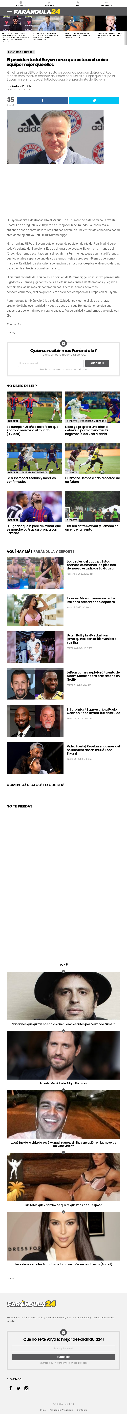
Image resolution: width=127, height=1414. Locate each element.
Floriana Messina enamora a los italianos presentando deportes (91, 600)
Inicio (43, 1410)
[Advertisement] (63, 193)
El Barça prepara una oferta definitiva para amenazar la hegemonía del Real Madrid (86, 430)
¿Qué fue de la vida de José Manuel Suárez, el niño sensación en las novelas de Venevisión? (63, 1144)
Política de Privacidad (61, 1410)
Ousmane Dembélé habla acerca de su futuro (92, 480)
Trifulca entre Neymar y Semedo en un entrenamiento (91, 528)
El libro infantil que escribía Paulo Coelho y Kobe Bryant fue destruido (93, 711)
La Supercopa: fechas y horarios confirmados (31, 480)
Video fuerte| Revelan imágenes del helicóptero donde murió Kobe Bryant (93, 750)
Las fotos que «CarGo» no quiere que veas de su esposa (63, 1205)
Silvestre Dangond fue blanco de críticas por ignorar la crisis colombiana (45, 36)
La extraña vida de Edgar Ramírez (63, 1083)
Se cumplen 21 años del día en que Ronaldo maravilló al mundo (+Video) (32, 430)
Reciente (20, 5)
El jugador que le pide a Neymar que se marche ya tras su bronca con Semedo (34, 529)
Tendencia (106, 5)
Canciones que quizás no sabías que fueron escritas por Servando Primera (63, 1024)
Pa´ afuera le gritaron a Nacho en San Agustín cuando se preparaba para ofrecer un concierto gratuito (15, 37)
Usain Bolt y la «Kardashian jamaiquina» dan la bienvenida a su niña (91, 639)
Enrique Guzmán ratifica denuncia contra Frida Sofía (110, 35)
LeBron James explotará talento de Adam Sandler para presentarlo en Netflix (93, 676)
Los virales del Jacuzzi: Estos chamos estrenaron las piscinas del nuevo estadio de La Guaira (91, 565)
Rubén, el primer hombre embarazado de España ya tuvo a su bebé (78, 35)
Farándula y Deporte (21, 52)
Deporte (13, 421)
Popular (49, 5)
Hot (78, 5)
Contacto (82, 1410)
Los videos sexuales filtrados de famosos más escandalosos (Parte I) (63, 1264)
